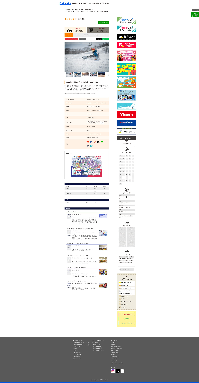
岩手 (125, 197)
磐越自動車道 (131, 233)
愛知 (122, 211)
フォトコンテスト (115, 340)
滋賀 (119, 215)
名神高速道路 (131, 242)
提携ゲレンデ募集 (115, 351)
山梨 (127, 202)
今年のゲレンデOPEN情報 (116, 349)
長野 (129, 207)
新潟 (119, 207)
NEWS (112, 343)
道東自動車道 (122, 227)
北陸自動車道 (131, 240)
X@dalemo (127, 318)
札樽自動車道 (122, 229)
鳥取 (124, 215)
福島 (119, 198)
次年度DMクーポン (77, 359)
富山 (122, 207)
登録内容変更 (77, 357)
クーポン (120, 256)
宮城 (132, 197)
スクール (120, 260)
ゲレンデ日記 (95, 35)
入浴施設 (120, 262)
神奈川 (130, 202)
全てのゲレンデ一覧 (127, 143)
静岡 (119, 211)
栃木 (122, 202)
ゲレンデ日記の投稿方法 (98, 351)
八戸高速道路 (131, 229)
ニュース (104, 35)
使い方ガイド (86, 35)
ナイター (123, 258)
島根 (127, 215)
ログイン (76, 351)
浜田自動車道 (131, 246)
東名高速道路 (122, 240)
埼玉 (119, 202)
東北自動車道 (122, 233)
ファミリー (131, 256)
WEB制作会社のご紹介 (115, 347)
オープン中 (126, 256)
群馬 (124, 202)
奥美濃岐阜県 (88, 9)
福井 (127, 207)
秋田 (127, 197)
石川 (124, 207)
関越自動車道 (122, 236)
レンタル (131, 260)
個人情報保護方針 (115, 357)
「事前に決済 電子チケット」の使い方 (81, 345)
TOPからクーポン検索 (78, 340)
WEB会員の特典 (77, 355)
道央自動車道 (131, 227)
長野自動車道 (131, 238)
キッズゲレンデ (130, 258)
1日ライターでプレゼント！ (98, 340)
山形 (130, 197)
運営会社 (113, 345)
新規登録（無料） (78, 353)
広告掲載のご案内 (115, 353)
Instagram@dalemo (126, 314)
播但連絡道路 (131, 244)
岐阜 (124, 211)
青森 (123, 197)
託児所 (125, 262)
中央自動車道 (122, 238)
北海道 (120, 197)
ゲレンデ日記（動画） (97, 349)
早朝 (120, 258)
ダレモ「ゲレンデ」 (69, 9)
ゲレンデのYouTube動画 (72, 39)
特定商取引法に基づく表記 (116, 363)
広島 (132, 215)
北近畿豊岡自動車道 (122, 244)
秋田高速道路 (122, 231)
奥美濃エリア (79, 9)
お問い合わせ (114, 359)
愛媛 (119, 217)
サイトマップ (114, 361)
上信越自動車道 (131, 236)
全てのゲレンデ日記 (97, 345)
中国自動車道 (122, 246)
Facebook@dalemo (127, 323)
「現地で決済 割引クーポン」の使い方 (81, 343)
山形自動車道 (131, 231)
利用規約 (113, 355)
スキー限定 (126, 260)
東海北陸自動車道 (122, 242)
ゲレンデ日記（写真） (97, 347)
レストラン (130, 262)
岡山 (129, 215)
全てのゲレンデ (76, 347)
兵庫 (122, 215)
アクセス (78, 35)
